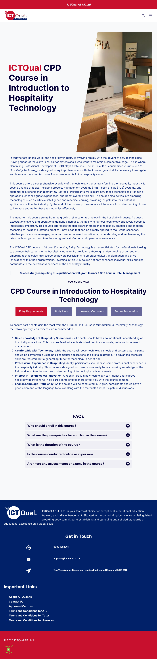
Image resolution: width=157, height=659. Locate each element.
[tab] (31, 311)
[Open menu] (150, 15)
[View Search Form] (143, 15)
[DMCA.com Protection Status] (78, 649)
